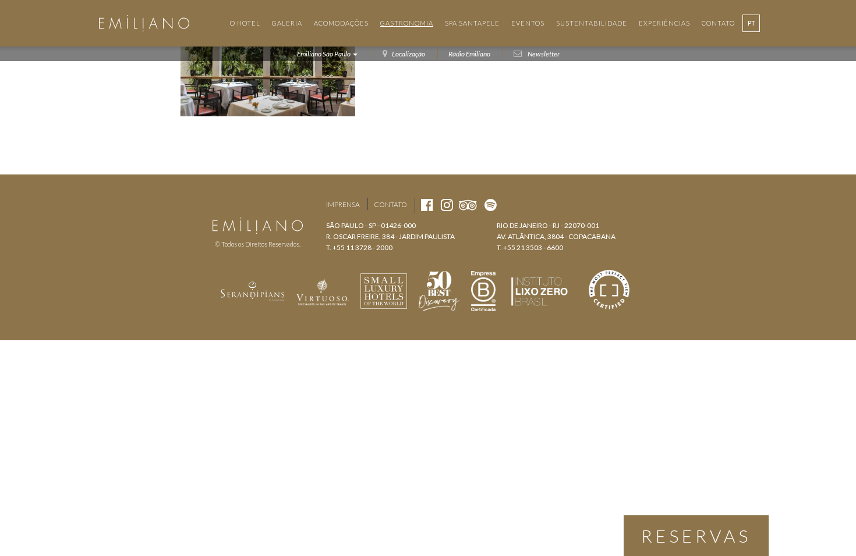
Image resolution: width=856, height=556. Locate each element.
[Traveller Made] (253, 289)
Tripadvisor (280, 205)
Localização (408, 53)
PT (751, 23)
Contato (390, 204)
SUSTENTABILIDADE (591, 23)
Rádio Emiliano (469, 53)
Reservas (696, 535)
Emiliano (144, 23)
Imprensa (343, 204)
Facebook (236, 205)
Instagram (256, 205)
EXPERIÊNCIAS (664, 23)
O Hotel (245, 23)
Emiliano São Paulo (324, 53)
